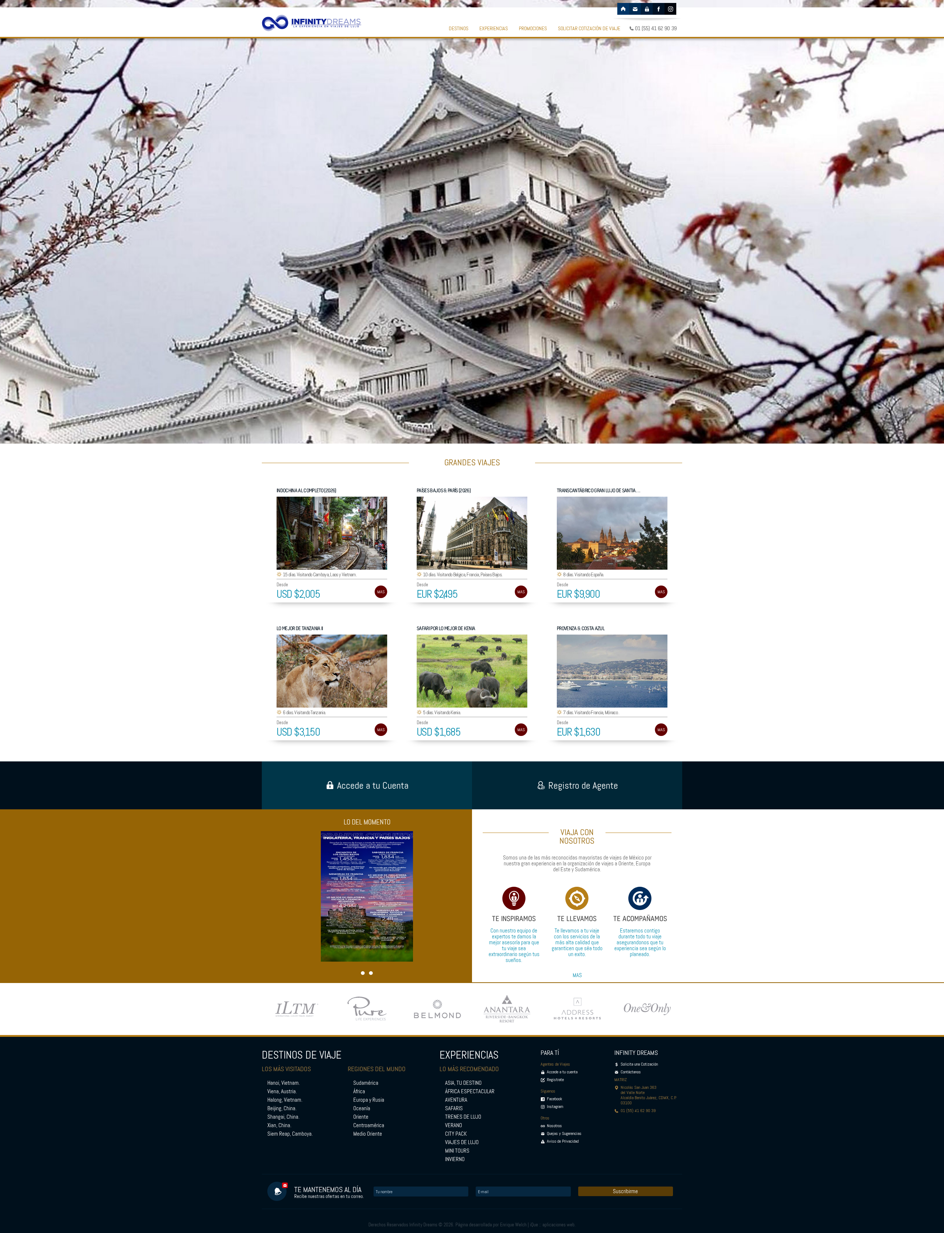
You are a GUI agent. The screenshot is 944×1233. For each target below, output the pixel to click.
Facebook (554, 1098)
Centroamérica (368, 1125)
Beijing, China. (281, 1108)
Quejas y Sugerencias (564, 1133)
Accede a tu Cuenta (373, 785)
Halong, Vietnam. (284, 1100)
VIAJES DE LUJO (462, 1142)
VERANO (453, 1125)
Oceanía (361, 1108)
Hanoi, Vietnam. (283, 1083)
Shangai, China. (283, 1117)
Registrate (555, 1079)
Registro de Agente (583, 785)
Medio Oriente (367, 1134)
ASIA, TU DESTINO (463, 1083)
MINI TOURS (457, 1151)
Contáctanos (631, 1071)
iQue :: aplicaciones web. (553, 1224)
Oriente (360, 1117)
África (359, 1091)
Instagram (555, 1106)
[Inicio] (623, 9)
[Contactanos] (635, 9)
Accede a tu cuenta (562, 1071)
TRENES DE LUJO (463, 1117)
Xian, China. (279, 1125)
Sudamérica (365, 1083)
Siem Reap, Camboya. (290, 1134)
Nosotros (554, 1125)
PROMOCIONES (533, 28)
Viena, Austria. (282, 1091)
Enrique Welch (513, 1224)
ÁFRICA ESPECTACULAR (469, 1091)
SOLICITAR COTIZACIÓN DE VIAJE (589, 28)
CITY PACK (456, 1134)
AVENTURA (456, 1100)
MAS (381, 591)
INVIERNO (455, 1159)
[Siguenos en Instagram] (670, 9)
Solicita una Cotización (639, 1064)
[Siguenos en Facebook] (658, 9)
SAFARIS (454, 1108)
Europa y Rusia (368, 1100)
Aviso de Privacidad (563, 1141)
